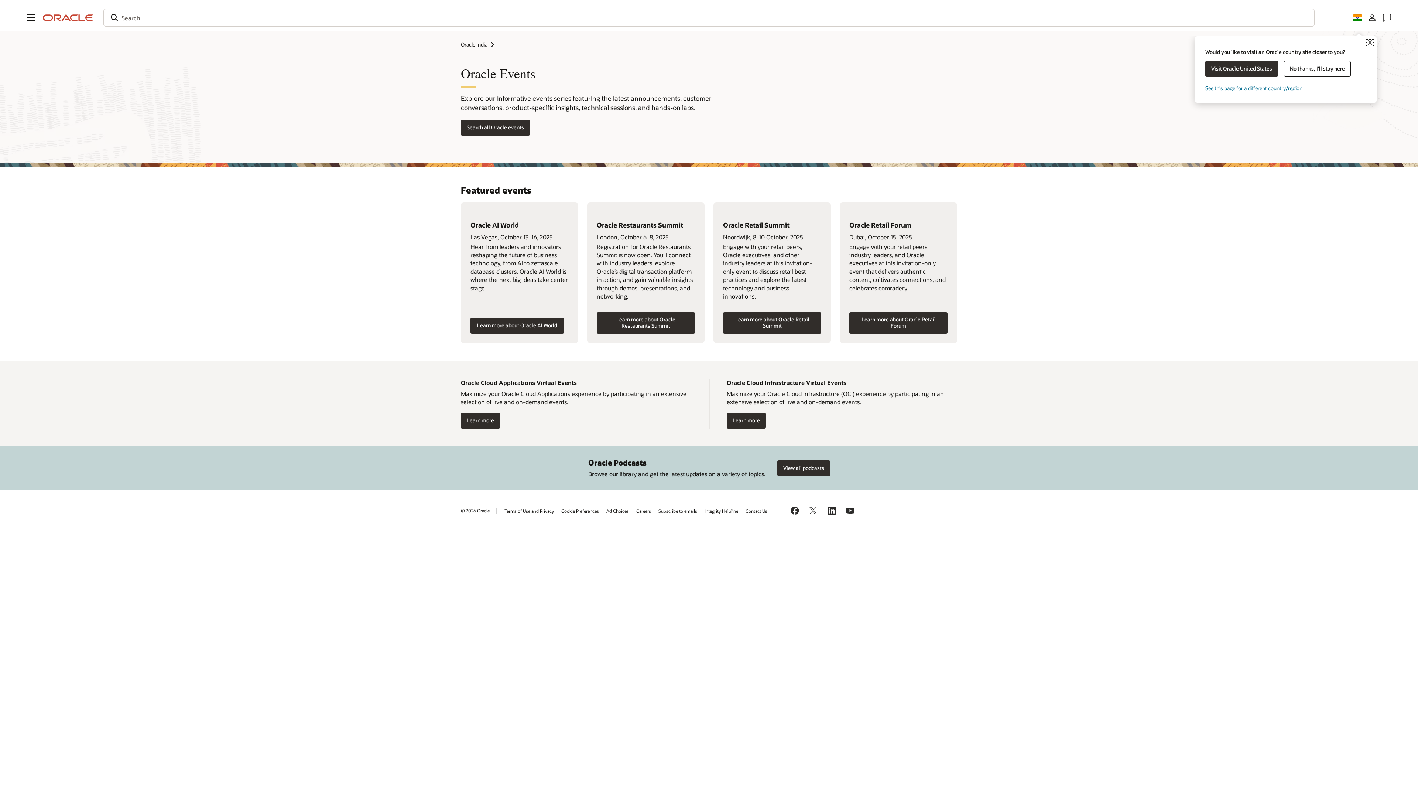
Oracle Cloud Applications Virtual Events (519, 382)
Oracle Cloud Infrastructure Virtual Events (786, 382)
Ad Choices (617, 511)
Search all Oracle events (495, 127)
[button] (31, 17)
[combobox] (709, 18)
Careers (643, 511)
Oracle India (474, 44)
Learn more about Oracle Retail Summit (772, 322)
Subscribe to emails (677, 511)
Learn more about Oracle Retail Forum (899, 322)
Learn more (480, 420)
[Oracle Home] (68, 18)
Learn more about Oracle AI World (517, 325)
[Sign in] (1372, 17)
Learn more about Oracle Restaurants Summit (645, 322)
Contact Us (756, 511)
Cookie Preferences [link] (580, 511)
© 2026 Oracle (475, 511)
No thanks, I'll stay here (1317, 68)
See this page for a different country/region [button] (1253, 88)
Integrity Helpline (721, 511)
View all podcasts (803, 467)
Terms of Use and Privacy (529, 511)
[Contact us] (1387, 17)
